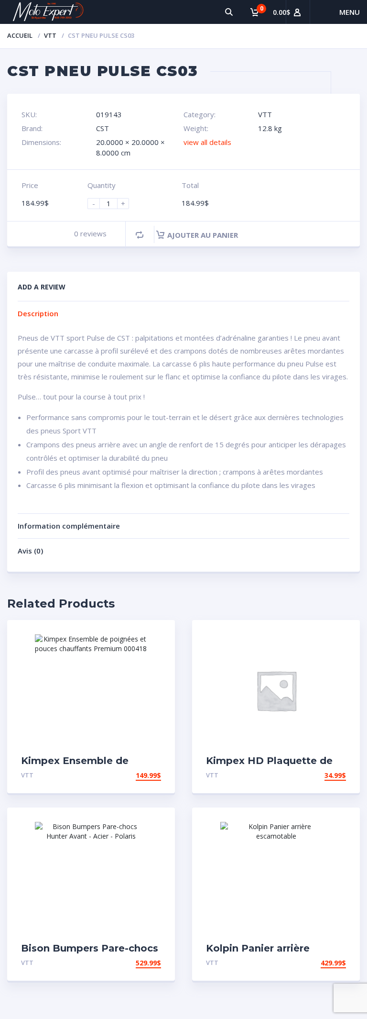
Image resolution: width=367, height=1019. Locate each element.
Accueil (19, 35)
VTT (50, 35)
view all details (207, 142)
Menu (349, 12)
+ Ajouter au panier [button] (124, 775)
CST (102, 128)
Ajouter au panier (202, 235)
